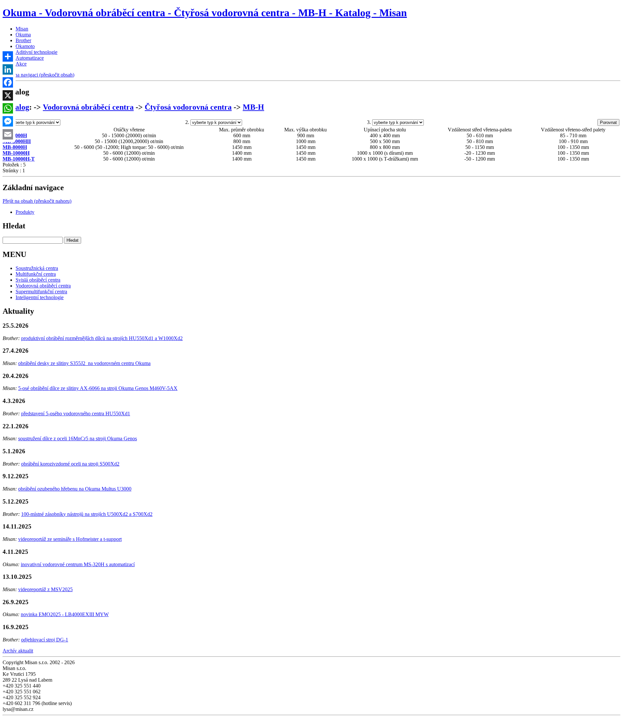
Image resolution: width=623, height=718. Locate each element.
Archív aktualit (18, 650)
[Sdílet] (7, 56)
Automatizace (30, 58)
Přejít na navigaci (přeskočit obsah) (38, 75)
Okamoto (25, 46)
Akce (21, 64)
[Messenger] (7, 121)
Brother (23, 40)
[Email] (7, 134)
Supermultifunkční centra (41, 291)
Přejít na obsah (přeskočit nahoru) (37, 201)
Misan (22, 28)
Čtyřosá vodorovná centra (188, 107)
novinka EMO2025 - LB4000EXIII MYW (65, 614)
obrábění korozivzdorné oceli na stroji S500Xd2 (70, 464)
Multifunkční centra (36, 274)
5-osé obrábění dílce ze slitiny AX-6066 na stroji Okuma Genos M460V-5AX (97, 388)
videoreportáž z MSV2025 (45, 589)
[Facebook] (7, 82)
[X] (7, 95)
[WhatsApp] (7, 108)
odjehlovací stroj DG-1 (44, 639)
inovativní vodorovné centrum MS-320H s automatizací (78, 564)
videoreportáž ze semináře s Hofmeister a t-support (70, 539)
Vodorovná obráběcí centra (88, 107)
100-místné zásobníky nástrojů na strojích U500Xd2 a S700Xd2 (87, 514)
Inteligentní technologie (40, 297)
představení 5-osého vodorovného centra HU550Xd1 (75, 413)
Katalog (16, 107)
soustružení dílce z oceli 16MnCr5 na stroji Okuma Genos (77, 438)
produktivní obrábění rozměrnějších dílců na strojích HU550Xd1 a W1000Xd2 (102, 338)
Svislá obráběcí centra (38, 280)
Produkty (25, 212)
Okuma (23, 34)
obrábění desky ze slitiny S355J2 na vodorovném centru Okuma (84, 363)
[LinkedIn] (7, 69)
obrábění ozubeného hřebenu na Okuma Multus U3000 (74, 489)
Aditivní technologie (36, 52)
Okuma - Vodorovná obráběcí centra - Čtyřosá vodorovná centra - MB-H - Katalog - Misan (205, 12)
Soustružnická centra (37, 268)
